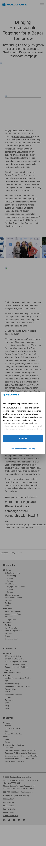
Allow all (23, 438)
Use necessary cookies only (23, 449)
